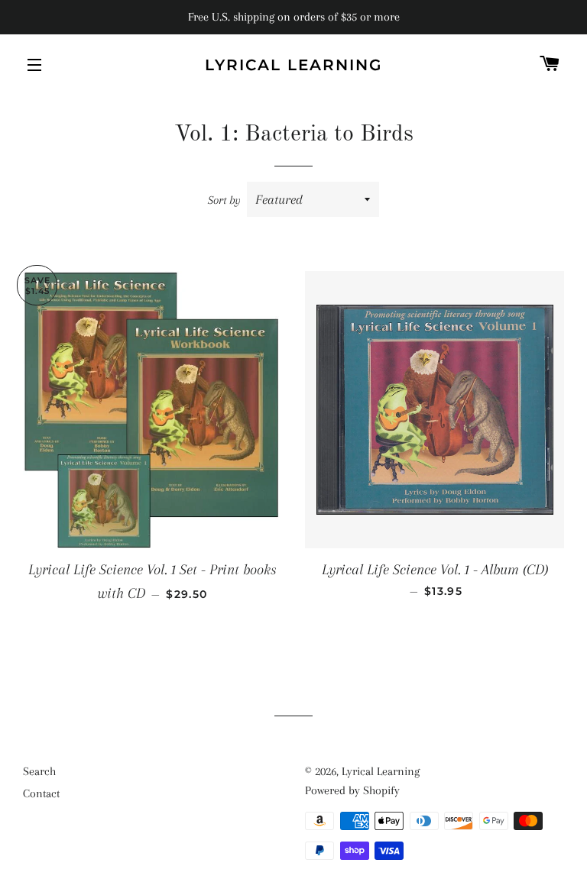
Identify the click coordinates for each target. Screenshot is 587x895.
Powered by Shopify (352, 790)
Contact (41, 793)
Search (39, 771)
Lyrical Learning (293, 65)
